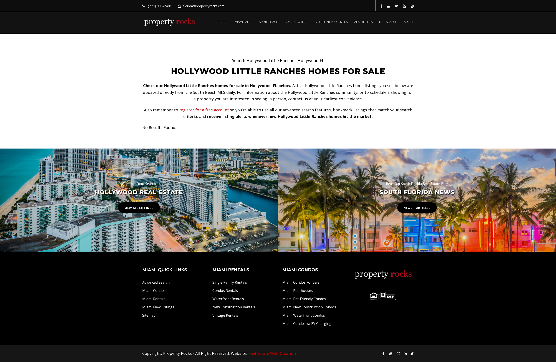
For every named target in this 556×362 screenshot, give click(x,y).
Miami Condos (153, 290)
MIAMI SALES (243, 21)
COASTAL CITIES (295, 21)
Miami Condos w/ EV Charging (306, 323)
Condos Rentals (225, 290)
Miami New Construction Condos (309, 307)
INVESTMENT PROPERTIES (330, 21)
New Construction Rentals (233, 307)
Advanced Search (156, 282)
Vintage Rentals (225, 315)
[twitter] (396, 6)
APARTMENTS (363, 21)
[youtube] (404, 6)
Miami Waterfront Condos (303, 315)
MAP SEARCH (388, 21)
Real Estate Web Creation (272, 353)
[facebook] (381, 6)
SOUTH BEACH (268, 21)
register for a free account (204, 109)
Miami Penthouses (297, 290)
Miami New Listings (158, 307)
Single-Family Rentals (229, 282)
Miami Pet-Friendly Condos (304, 298)
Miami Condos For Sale (300, 282)
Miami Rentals (153, 298)
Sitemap (149, 315)
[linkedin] (388, 6)
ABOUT (408, 21)
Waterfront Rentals (228, 298)
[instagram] (412, 6)
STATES (223, 21)
